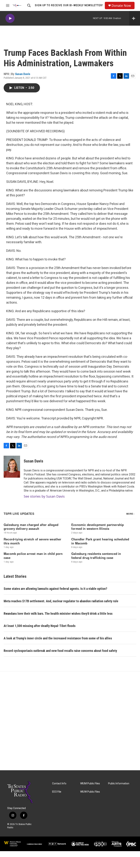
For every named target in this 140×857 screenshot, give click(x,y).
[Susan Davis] (12, 467)
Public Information (118, 783)
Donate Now (121, 6)
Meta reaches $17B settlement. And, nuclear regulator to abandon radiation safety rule (61, 601)
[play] (10, 18)
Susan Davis (22, 74)
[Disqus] (70, 721)
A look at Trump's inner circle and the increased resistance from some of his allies (58, 638)
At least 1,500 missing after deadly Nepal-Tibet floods (39, 626)
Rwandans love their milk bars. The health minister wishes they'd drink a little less (58, 613)
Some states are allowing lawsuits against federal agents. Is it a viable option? (55, 589)
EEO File (56, 791)
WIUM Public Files (90, 783)
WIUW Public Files (90, 791)
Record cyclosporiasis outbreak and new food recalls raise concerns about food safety (60, 651)
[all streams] (134, 18)
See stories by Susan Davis (44, 496)
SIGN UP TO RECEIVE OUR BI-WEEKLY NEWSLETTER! (69, 5)
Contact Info (59, 783)
